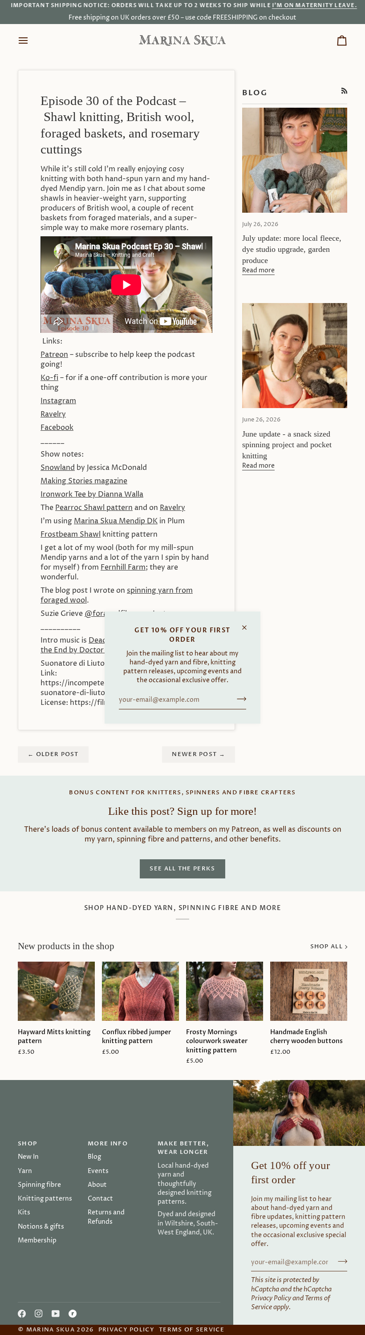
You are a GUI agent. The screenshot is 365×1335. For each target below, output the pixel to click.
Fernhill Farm (123, 567)
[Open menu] (31, 40)
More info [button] (108, 1144)
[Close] (248, 623)
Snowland (58, 468)
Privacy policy (126, 1330)
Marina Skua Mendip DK (116, 521)
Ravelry (172, 508)
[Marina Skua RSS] (344, 91)
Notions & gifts (41, 1227)
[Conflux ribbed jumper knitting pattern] (140, 991)
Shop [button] (27, 1144)
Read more (258, 271)
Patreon (54, 355)
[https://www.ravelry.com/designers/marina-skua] (73, 1314)
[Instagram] (39, 1314)
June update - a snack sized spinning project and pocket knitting (287, 445)
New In (28, 1157)
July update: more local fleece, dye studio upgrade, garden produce (291, 249)
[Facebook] (22, 1314)
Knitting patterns (45, 1199)
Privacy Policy (271, 1299)
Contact (100, 1199)
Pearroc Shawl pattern (94, 508)
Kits (24, 1213)
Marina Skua (50, 1330)
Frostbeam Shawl (71, 534)
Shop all (326, 947)
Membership (37, 1241)
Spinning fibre (39, 1185)
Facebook (57, 428)
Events (98, 1171)
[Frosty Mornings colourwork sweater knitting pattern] (224, 991)
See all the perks (182, 869)
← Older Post (53, 754)
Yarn (25, 1171)
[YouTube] (56, 1314)
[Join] (238, 699)
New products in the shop (66, 946)
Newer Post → (198, 754)
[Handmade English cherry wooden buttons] (308, 991)
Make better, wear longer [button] (183, 1148)
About (97, 1185)
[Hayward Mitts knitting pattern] (56, 991)
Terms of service (191, 1330)
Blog (94, 1157)
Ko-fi (49, 378)
